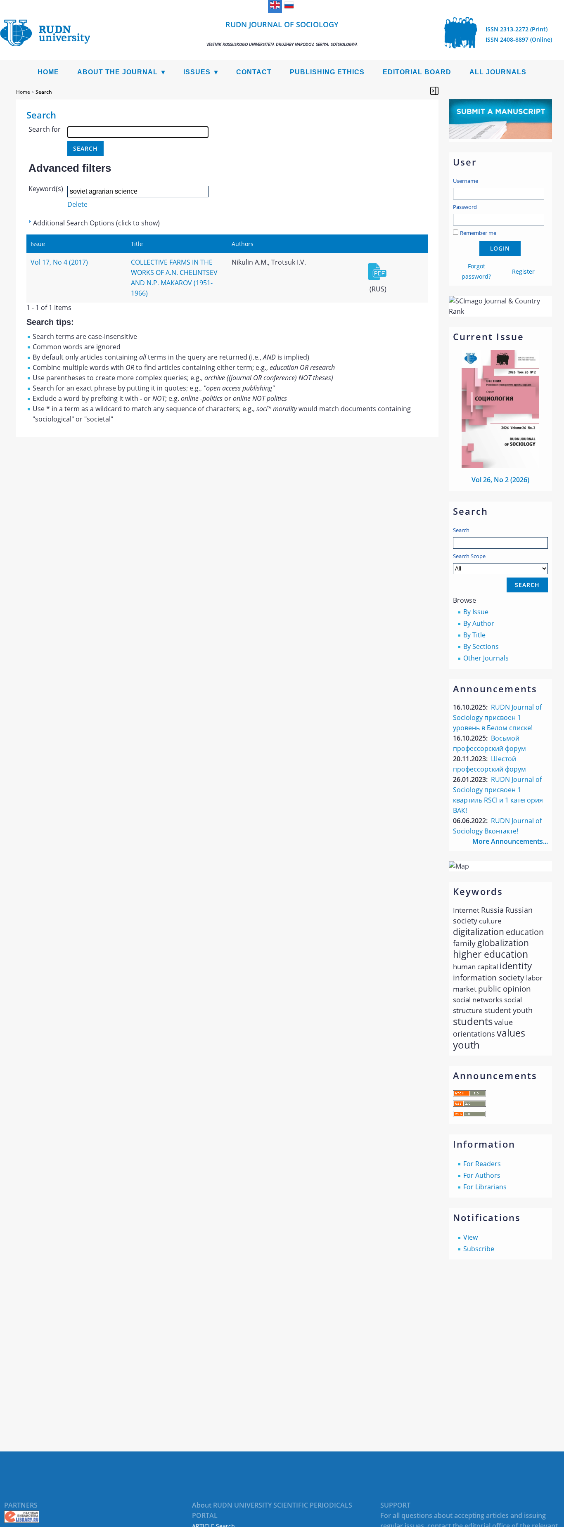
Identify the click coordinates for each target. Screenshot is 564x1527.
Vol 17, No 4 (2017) (59, 262)
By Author (478, 623)
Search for (44, 129)
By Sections (481, 646)
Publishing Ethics (327, 72)
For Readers (482, 1163)
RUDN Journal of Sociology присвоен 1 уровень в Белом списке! (497, 717)
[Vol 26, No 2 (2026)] (500, 465)
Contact (254, 72)
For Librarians (485, 1186)
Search (461, 530)
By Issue (475, 611)
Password (465, 207)
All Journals (497, 72)
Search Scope (469, 556)
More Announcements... (510, 841)
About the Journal (117, 72)
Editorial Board (417, 72)
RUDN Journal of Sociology (282, 33)
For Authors (481, 1175)
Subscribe (478, 1248)
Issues (197, 72)
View (470, 1237)
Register (523, 271)
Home (48, 72)
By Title (474, 634)
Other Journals (486, 658)
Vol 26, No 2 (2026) (500, 479)
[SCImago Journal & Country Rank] (500, 311)
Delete (77, 204)
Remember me (478, 233)
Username (465, 181)
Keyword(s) (45, 188)
